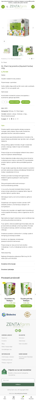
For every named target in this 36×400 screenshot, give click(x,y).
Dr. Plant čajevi (19, 111)
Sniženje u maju (22, 114)
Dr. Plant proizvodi (14, 59)
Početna (4, 59)
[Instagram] (19, 330)
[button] (3, 27)
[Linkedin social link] (14, 119)
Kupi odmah (25, 102)
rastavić (9, 114)
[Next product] (34, 59)
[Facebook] (16, 330)
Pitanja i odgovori (7, 362)
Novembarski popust (8, 116)
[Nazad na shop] (32, 59)
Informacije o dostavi (8, 357)
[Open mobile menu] (3, 6)
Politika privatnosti (7, 360)
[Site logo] (18, 6)
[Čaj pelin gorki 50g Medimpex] (26, 289)
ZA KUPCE (22, 335)
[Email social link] (12, 119)
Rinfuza (11, 111)
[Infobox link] (18, 372)
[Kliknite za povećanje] (4, 41)
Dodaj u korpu (14, 102)
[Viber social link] (18, 119)
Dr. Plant (4, 62)
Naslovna (4, 338)
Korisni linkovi (7, 335)
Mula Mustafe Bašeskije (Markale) (26, 357)
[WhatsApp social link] (16, 119)
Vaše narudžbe (23, 344)
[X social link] (9, 119)
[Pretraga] (7, 6)
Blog (3, 344)
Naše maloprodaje (7, 346)
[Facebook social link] (7, 119)
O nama (4, 341)
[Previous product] (30, 59)
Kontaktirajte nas (6, 349)
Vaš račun (21, 338)
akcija (14, 114)
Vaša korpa (22, 341)
